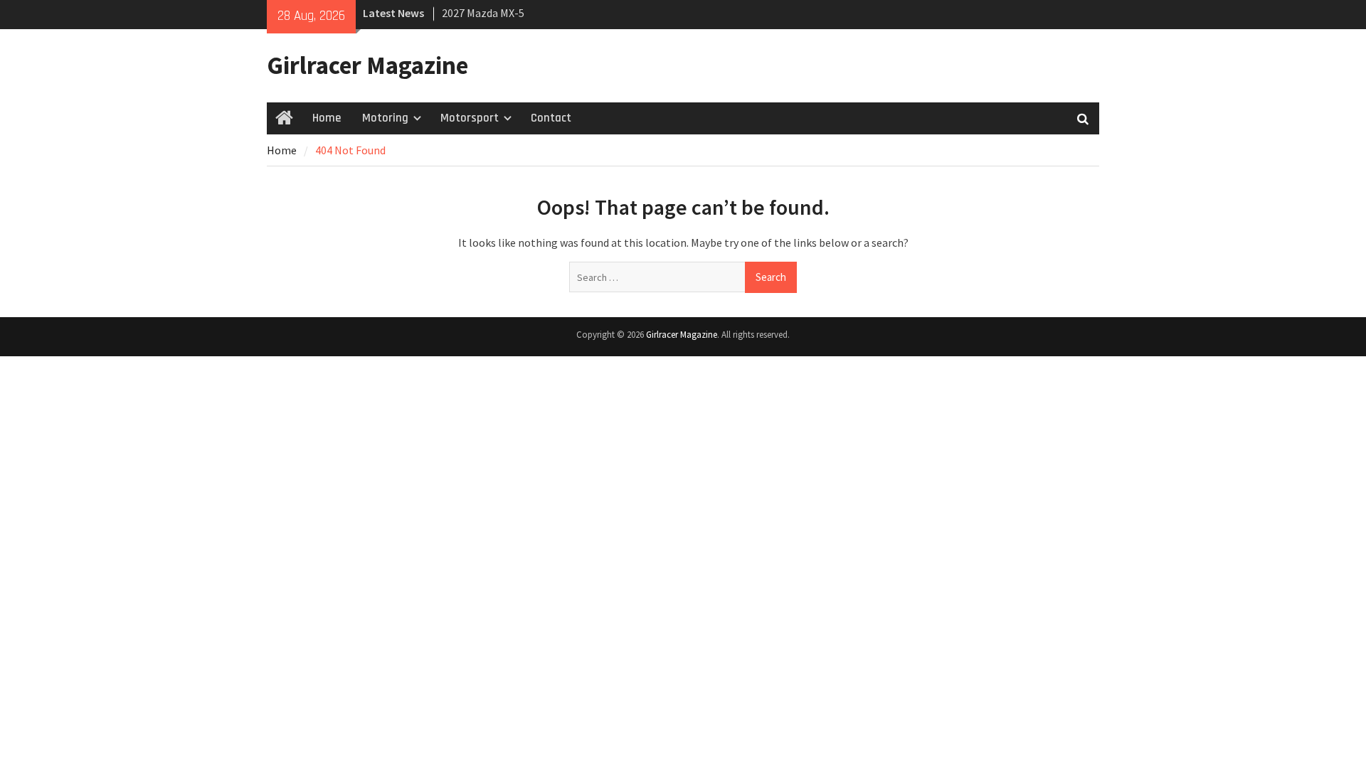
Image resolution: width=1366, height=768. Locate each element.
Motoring (385, 118)
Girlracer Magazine (367, 65)
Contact (551, 118)
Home (326, 118)
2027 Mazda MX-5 (483, 13)
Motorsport (469, 118)
